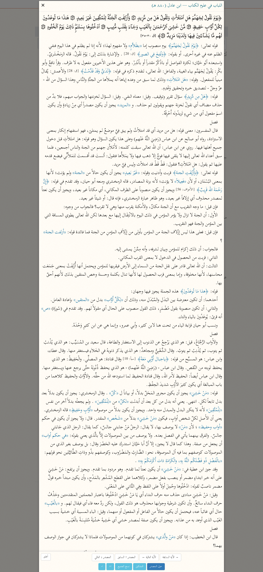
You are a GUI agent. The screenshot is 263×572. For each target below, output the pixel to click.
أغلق (46, 556)
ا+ (110, 566)
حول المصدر (156, 566)
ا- (102, 566)
